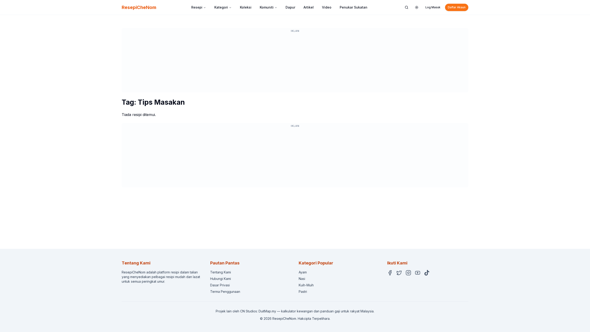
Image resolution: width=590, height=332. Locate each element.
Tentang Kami (220, 272)
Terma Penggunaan (225, 291)
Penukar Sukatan (353, 7)
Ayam (303, 272)
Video (326, 7)
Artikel (309, 7)
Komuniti (267, 7)
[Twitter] (399, 273)
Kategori (221, 7)
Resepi (196, 7)
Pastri (303, 291)
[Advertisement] (295, 62)
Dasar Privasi (220, 285)
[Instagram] (408, 273)
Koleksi (245, 7)
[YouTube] (417, 273)
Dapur (290, 7)
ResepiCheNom (139, 7)
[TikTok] (427, 273)
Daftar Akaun (457, 7)
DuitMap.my (267, 311)
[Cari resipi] (406, 7)
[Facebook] (390, 273)
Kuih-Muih (306, 285)
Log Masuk (432, 7)
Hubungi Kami (220, 279)
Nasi (302, 279)
